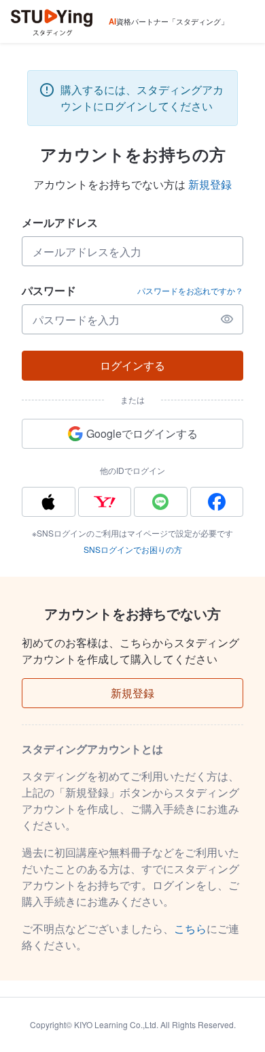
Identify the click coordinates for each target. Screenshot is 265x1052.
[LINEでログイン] (161, 502)
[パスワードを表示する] (226, 319)
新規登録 (210, 184)
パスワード (49, 290)
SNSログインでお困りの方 (133, 549)
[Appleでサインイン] (48, 502)
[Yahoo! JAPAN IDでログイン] (105, 502)
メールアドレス (60, 222)
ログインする (132, 365)
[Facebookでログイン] (217, 502)
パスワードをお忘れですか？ (190, 290)
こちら (190, 928)
